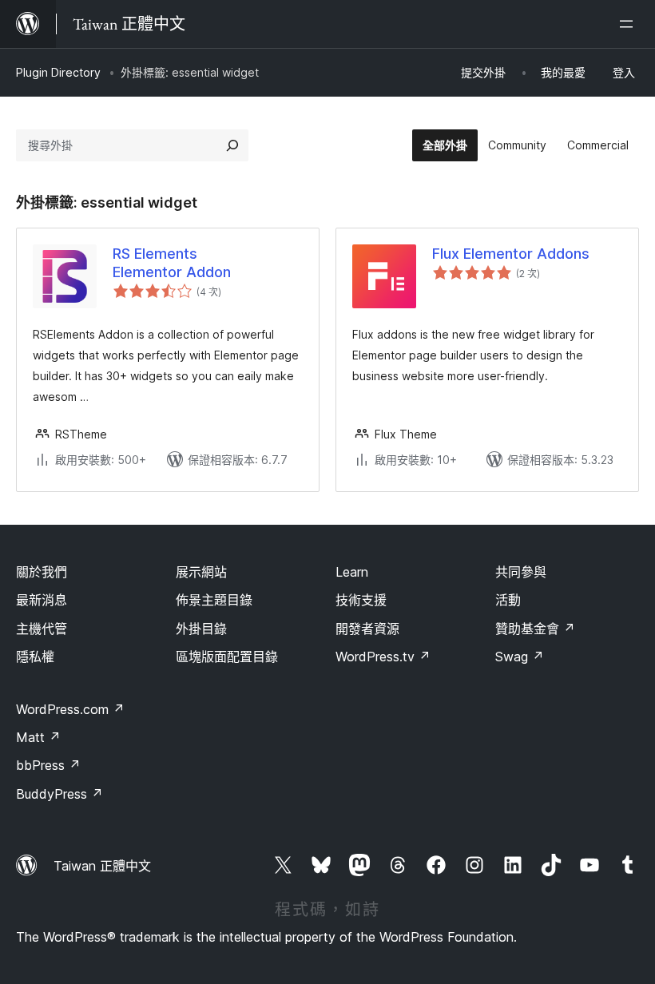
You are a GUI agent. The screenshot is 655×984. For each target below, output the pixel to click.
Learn (351, 572)
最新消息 (41, 600)
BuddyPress (59, 794)
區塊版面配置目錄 (227, 657)
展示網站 (201, 572)
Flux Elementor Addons (511, 253)
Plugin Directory (58, 72)
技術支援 (361, 600)
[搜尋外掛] (232, 145)
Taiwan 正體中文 (102, 866)
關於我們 (41, 572)
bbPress (48, 765)
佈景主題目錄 (214, 600)
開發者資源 (367, 629)
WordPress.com (70, 709)
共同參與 (520, 572)
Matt (38, 737)
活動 (508, 600)
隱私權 (35, 657)
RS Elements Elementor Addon (172, 262)
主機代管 (41, 629)
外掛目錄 (201, 629)
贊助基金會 (535, 629)
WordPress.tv (383, 657)
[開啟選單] (629, 24)
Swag (519, 657)
